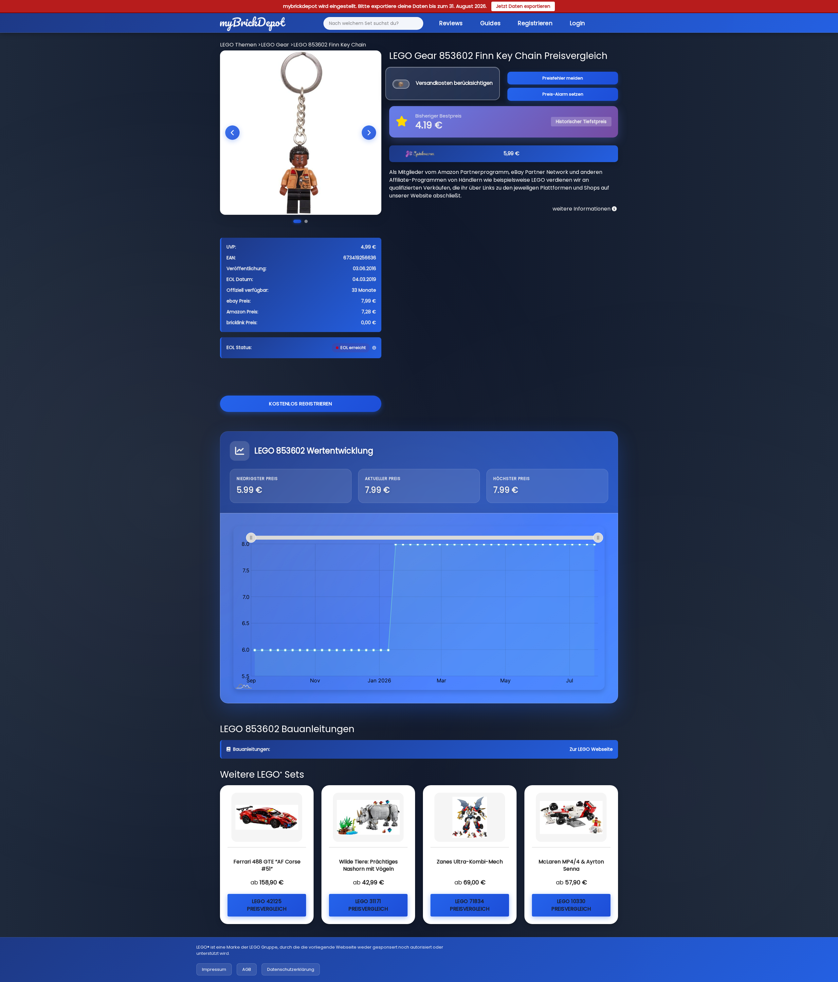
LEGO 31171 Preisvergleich (368, 905)
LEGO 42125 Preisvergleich (266, 905)
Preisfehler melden (562, 78)
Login (577, 23)
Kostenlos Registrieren (300, 403)
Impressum (214, 969)
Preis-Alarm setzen (562, 94)
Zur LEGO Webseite (591, 749)
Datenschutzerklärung (290, 969)
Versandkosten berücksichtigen (454, 83)
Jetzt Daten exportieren (523, 6)
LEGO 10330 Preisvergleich (571, 905)
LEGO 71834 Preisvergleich (469, 905)
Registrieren (535, 23)
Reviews (451, 23)
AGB (246, 969)
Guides (490, 23)
